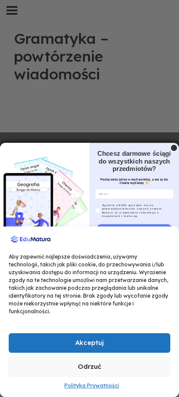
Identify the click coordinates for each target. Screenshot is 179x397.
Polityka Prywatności (91, 385)
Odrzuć (89, 366)
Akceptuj (89, 342)
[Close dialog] (174, 148)
